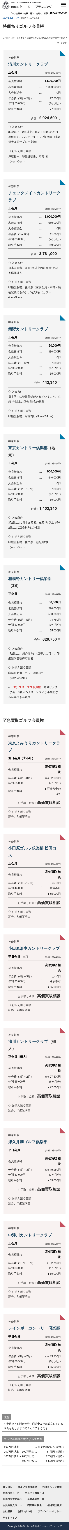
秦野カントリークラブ (28, 328)
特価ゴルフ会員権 (52, 1486)
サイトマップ (10, 1517)
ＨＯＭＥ (7, 1486)
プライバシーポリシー (50, 1511)
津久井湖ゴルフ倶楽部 (27, 1141)
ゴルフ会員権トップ (10, 18)
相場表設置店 (54, 1505)
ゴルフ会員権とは (34, 1492)
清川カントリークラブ (28, 64)
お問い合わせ (25, 1511)
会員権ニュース (11, 1492)
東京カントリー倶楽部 (28, 447)
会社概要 (7, 1511)
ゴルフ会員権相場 (27, 1486)
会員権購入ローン (12, 1505)
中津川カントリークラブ (30, 1234)
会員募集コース (35, 1499)
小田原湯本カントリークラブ (34, 948)
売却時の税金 (34, 1505)
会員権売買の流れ (12, 1499)
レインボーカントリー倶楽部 (34, 1328)
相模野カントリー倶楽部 (30, 578)
